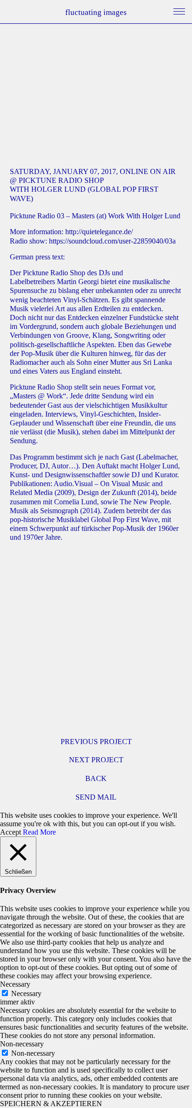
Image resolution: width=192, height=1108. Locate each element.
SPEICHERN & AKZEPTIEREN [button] (51, 1104)
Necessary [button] (15, 984)
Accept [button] (10, 832)
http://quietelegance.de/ (99, 232)
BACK (96, 778)
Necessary (26, 993)
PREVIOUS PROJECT (96, 742)
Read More (39, 832)
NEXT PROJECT (96, 760)
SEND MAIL (96, 797)
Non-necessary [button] (22, 1044)
